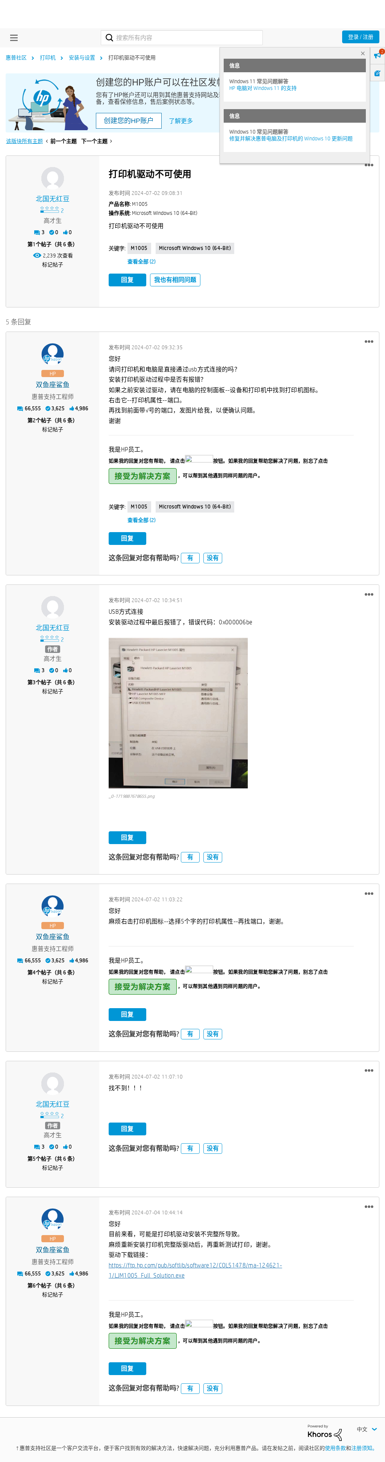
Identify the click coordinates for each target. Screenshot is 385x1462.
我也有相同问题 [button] (175, 280)
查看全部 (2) (141, 261)
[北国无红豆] (52, 178)
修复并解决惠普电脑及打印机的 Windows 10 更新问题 (291, 138)
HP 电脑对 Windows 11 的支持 (263, 88)
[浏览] (12, 37)
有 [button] (190, 558)
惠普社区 (16, 57)
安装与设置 (82, 57)
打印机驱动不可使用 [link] (132, 57)
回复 (127, 280)
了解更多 (181, 121)
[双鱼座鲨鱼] (52, 354)
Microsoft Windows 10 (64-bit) (195, 248)
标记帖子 (52, 264)
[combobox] (182, 37)
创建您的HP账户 (129, 121)
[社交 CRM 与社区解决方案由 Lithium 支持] (325, 1432)
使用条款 (335, 1448)
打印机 (48, 57)
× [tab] (363, 53)
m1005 (139, 248)
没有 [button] (213, 558)
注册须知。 (364, 1448)
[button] (369, 165)
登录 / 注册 (360, 36)
